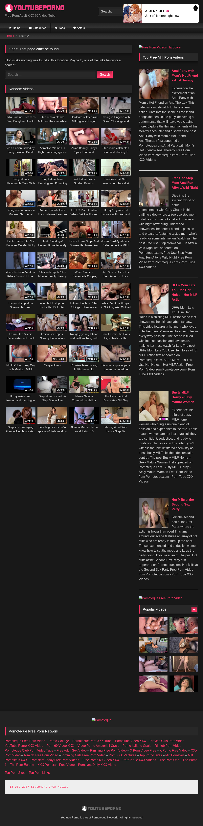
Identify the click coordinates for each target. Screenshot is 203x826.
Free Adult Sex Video (72, 750)
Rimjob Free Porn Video (41, 755)
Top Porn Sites (15, 772)
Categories (39, 27)
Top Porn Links (39, 772)
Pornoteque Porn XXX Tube (92, 741)
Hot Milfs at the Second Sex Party (183, 504)
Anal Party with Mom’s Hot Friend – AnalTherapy (185, 75)
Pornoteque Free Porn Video (25, 741)
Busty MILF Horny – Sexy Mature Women (183, 397)
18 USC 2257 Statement (28, 787)
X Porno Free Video (174, 750)
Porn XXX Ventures (122, 755)
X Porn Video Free (143, 750)
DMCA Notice (58, 787)
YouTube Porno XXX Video (24, 745)
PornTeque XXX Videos (139, 760)
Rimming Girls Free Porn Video (83, 755)
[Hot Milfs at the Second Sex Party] (154, 527)
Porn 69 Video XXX (60, 745)
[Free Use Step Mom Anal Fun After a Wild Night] (154, 205)
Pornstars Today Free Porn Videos (55, 760)
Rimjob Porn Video (168, 745)
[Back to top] (190, 814)
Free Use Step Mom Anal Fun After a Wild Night (185, 182)
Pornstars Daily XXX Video (97, 764)
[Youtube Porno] (45, 8)
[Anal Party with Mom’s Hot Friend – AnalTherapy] (154, 98)
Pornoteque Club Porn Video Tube (29, 750)
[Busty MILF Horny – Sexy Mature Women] (154, 420)
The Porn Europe (22, 764)
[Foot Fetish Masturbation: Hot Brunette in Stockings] (183, 645)
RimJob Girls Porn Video (166, 741)
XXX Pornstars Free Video (56, 764)
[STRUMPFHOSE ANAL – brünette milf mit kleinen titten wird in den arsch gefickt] (153, 664)
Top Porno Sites (151, 755)
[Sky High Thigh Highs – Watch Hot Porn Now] (153, 645)
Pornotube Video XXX (130, 741)
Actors (81, 27)
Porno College (59, 741)
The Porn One (169, 760)
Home (16, 27)
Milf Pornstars (175, 755)
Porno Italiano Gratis (137, 745)
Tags (62, 27)
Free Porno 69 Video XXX (100, 760)
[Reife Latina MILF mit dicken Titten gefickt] (153, 625)
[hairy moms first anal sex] (183, 683)
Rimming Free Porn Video (108, 750)
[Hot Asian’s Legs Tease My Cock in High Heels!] (183, 664)
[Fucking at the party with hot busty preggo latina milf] (183, 625)
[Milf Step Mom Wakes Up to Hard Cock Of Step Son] (153, 683)
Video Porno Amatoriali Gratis (98, 745)
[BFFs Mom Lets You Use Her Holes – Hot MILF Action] (154, 312)
